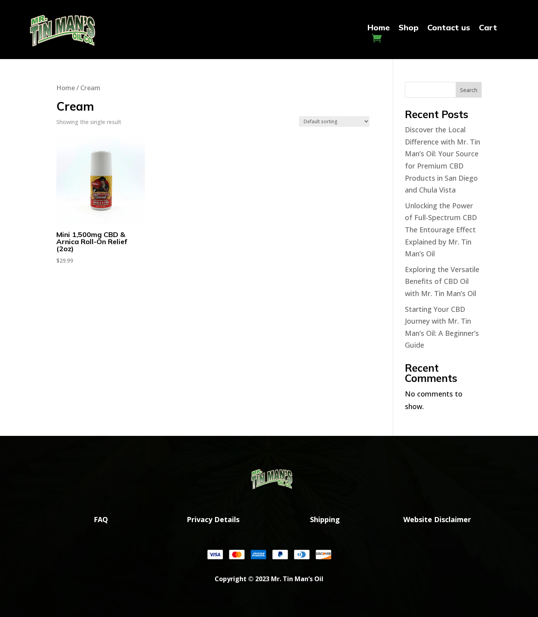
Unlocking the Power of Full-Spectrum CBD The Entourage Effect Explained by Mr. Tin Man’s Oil (441, 229)
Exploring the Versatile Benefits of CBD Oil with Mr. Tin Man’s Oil (442, 281)
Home (378, 28)
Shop (409, 28)
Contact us (448, 28)
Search (468, 90)
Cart (488, 28)
